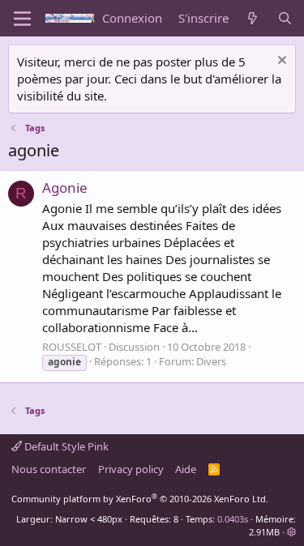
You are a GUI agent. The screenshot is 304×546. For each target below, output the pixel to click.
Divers (211, 361)
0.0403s (232, 519)
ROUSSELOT (71, 346)
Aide (185, 469)
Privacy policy (131, 469)
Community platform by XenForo (139, 499)
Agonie (65, 187)
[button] (291, 532)
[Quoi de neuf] (252, 18)
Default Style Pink (65, 446)
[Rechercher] (285, 18)
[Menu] (22, 18)
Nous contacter (48, 469)
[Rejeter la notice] (280, 61)
